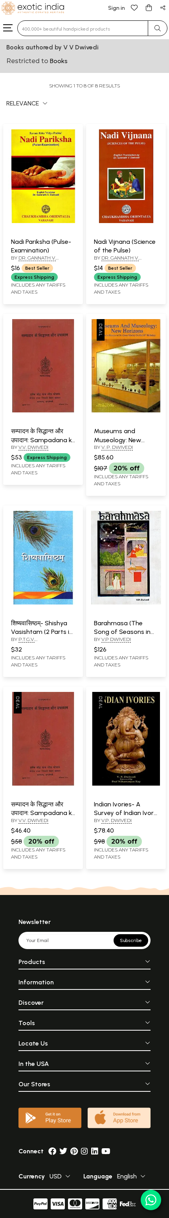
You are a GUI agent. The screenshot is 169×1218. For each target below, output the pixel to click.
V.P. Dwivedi (116, 820)
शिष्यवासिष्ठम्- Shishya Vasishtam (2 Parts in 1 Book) (42, 631)
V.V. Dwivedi (33, 447)
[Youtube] (105, 1151)
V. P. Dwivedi (117, 447)
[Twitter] (63, 1151)
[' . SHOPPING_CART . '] (148, 7)
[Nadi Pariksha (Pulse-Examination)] (43, 221)
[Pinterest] (74, 1151)
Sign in (116, 8)
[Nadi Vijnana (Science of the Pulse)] (126, 221)
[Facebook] (52, 1151)
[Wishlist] (134, 7)
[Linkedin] (94, 1151)
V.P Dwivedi (116, 639)
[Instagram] (84, 1151)
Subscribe (131, 940)
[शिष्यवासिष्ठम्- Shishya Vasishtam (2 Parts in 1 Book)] (43, 603)
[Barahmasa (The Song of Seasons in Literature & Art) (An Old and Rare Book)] (126, 603)
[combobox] (82, 28)
